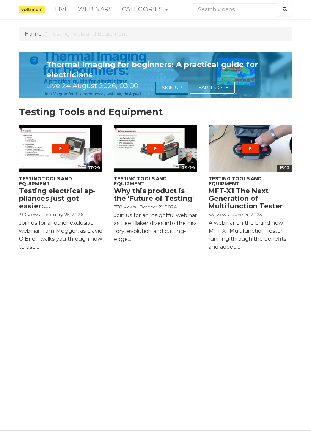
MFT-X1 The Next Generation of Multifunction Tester (246, 198)
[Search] (285, 9)
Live (62, 9)
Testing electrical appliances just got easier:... (57, 198)
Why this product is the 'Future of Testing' (154, 195)
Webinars (95, 9)
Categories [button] (143, 9)
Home (33, 33)
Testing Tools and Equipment (45, 181)
